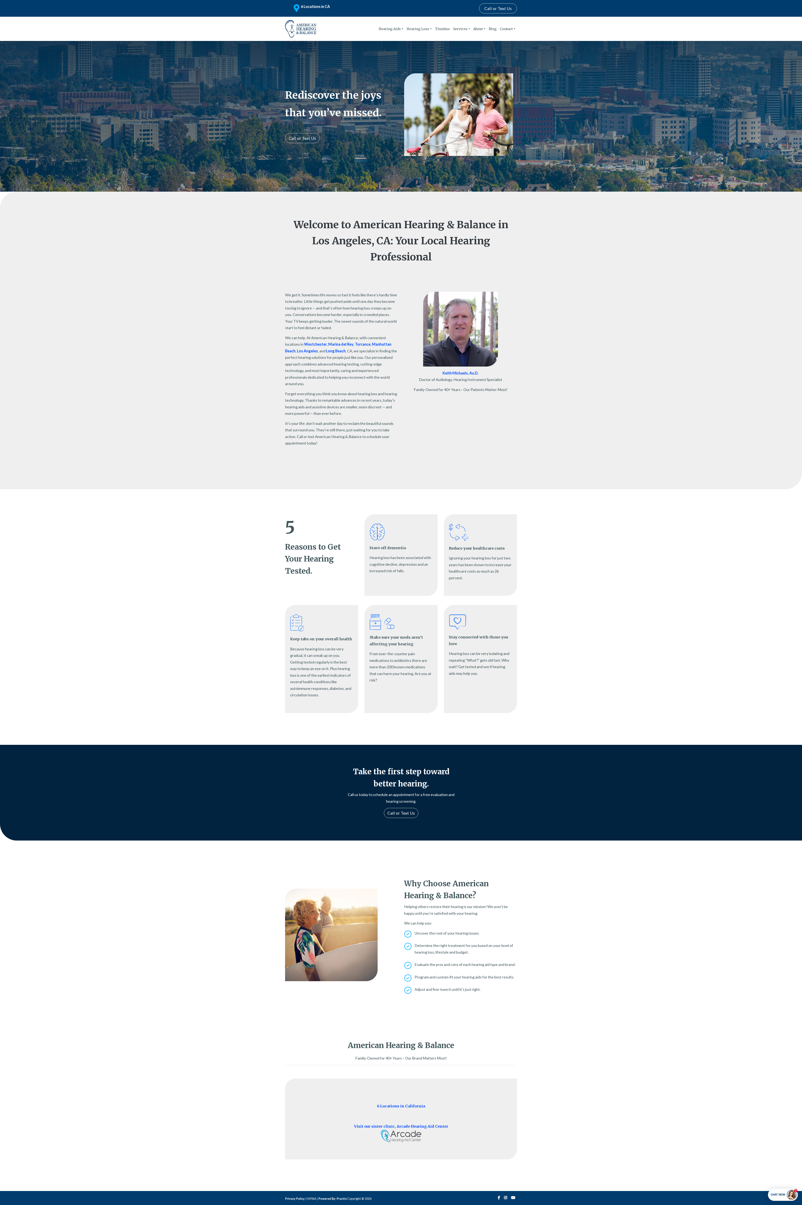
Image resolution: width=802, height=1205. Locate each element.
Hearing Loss (418, 29)
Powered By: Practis (333, 1198)
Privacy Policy (295, 1198)
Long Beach (336, 351)
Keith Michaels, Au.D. (460, 373)
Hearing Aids (390, 29)
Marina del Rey (341, 344)
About (478, 29)
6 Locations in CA (315, 6)
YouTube (513, 1197)
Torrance (363, 344)
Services (460, 29)
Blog (492, 29)
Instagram (505, 1197)
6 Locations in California (401, 1106)
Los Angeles (307, 351)
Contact (506, 29)
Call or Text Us (498, 8)
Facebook (499, 1197)
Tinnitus (442, 29)
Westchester (315, 344)
